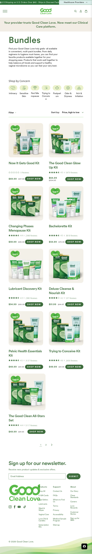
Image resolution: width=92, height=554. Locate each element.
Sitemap (56, 525)
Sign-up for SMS (74, 519)
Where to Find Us (59, 501)
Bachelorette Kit (60, 226)
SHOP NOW (34, 179)
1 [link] (40, 445)
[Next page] (51, 444)
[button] (5, 11)
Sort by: (55, 112)
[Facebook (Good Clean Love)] (14, 507)
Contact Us (57, 491)
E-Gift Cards (44, 495)
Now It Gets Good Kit (24, 163)
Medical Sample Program (59, 520)
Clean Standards (74, 496)
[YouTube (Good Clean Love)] (19, 507)
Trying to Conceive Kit (64, 351)
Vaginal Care (44, 514)
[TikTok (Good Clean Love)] (24, 507)
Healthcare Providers (74, 2)
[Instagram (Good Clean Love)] (10, 507)
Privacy (56, 510)
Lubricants (43, 504)
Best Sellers (43, 500)
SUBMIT (73, 476)
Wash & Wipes (42, 509)
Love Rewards (74, 507)
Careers (73, 501)
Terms (55, 506)
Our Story (74, 491)
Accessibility (58, 514)
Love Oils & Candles (43, 520)
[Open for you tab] (84, 546)
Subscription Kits (44, 526)
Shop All (42, 491)
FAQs (55, 495)
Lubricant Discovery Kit (25, 289)
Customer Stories (74, 513)
